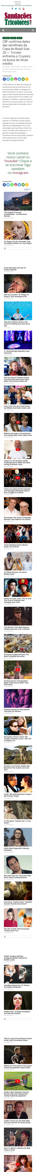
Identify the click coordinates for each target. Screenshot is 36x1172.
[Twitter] (8, 79)
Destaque (6, 38)
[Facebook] (4, 79)
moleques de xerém (11, 71)
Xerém (19, 38)
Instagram (20, 172)
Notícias (13, 38)
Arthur (25, 66)
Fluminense (13, 69)
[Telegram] (19, 79)
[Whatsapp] (12, 79)
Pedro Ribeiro (17, 66)
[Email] (23, 79)
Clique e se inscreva (18, 163)
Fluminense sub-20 (22, 69)
